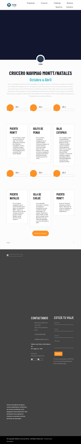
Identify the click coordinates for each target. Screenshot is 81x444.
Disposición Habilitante (37, 356)
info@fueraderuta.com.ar (42, 339)
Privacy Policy (66, 361)
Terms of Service (58, 363)
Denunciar (34, 353)
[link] (33, 362)
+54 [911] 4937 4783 (40, 334)
